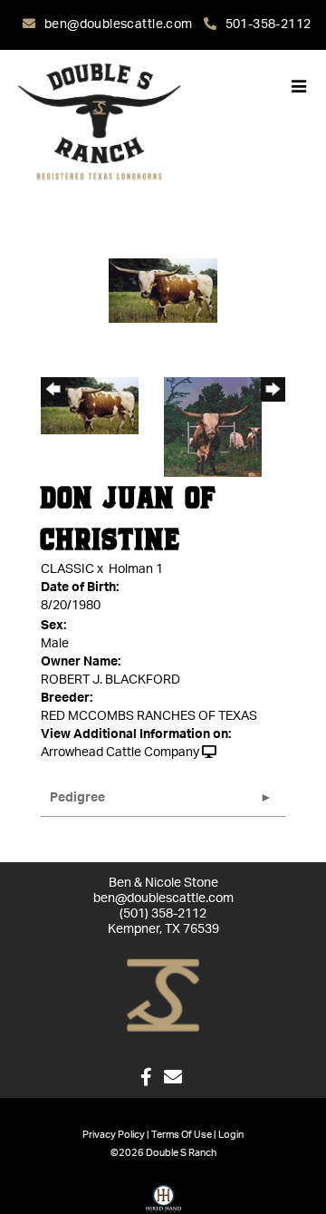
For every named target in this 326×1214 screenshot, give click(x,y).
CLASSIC (67, 569)
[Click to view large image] (163, 290)
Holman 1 (136, 569)
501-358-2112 (268, 24)
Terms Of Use (181, 1135)
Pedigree (77, 798)
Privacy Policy (113, 1135)
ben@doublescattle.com (120, 24)
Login (231, 1135)
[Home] (163, 995)
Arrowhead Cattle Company (120, 752)
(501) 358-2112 (163, 914)
